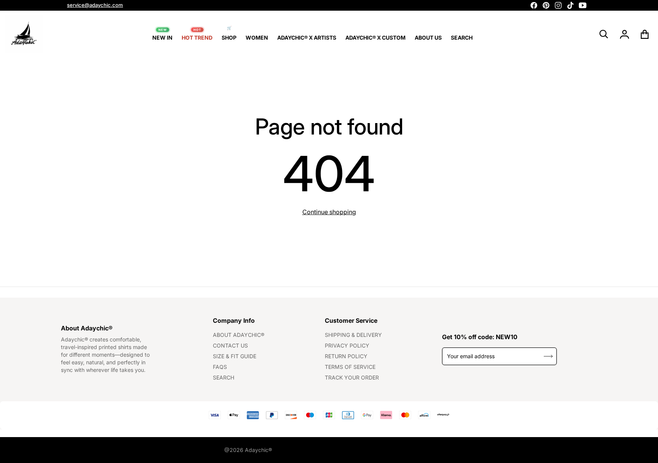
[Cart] (644, 34)
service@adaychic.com (95, 5)
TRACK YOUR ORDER (352, 377)
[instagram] (558, 5)
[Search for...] (604, 34)
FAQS (220, 367)
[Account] (624, 34)
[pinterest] (546, 5)
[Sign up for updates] (548, 356)
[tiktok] (570, 5)
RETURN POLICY (346, 356)
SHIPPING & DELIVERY (353, 335)
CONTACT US (230, 345)
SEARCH (223, 377)
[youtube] (582, 5)
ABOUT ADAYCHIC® (238, 335)
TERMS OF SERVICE (350, 367)
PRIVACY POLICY (347, 345)
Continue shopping (329, 212)
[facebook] (534, 5)
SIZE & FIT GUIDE (234, 356)
